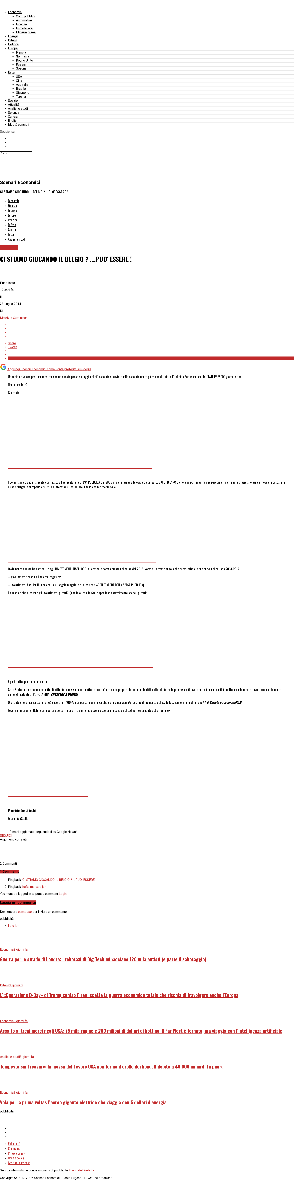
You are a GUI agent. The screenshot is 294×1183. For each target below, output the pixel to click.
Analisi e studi (18, 109)
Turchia (21, 97)
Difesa (12, 40)
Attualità (13, 105)
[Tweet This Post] (151, 329)
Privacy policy (16, 1153)
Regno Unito (24, 60)
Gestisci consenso (19, 1162)
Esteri (12, 72)
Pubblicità (14, 1143)
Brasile (21, 89)
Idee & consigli (18, 124)
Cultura (13, 116)
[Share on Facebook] (151, 325)
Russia (21, 64)
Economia (15, 12)
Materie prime (26, 32)
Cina (19, 81)
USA (19, 77)
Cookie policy (16, 1158)
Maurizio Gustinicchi (14, 318)
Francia (21, 52)
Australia (22, 85)
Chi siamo (14, 1148)
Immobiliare (24, 28)
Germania (22, 56)
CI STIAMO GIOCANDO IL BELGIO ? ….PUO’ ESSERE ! (59, 880)
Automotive (24, 20)
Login (63, 894)
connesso (25, 912)
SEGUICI (6, 835)
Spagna (21, 68)
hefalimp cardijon (34, 887)
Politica (13, 44)
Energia (13, 36)
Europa (13, 48)
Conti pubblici (25, 16)
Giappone (22, 93)
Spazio (13, 101)
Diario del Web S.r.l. (82, 1170)
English (13, 120)
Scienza (13, 113)
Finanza (21, 24)
